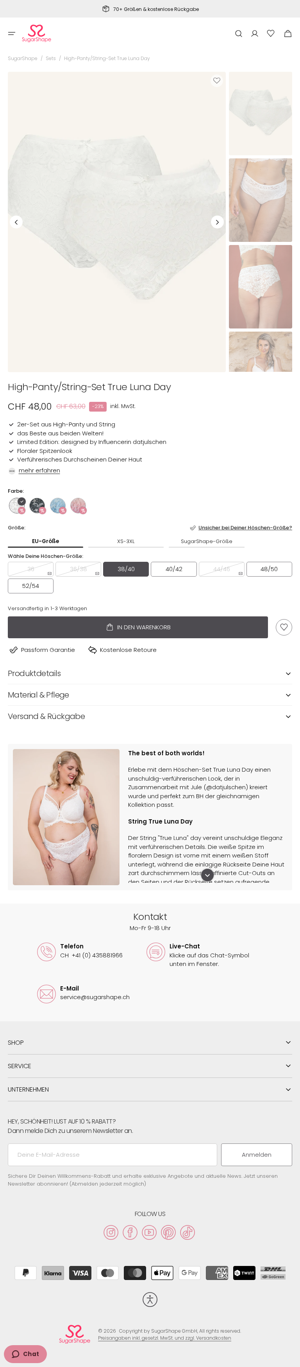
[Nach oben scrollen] (290, 1357)
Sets (51, 58)
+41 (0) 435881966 (91, 955)
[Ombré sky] (58, 505)
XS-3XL (126, 541)
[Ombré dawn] (78, 505)
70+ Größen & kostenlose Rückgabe (156, 9)
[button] (11, 33)
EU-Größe (45, 541)
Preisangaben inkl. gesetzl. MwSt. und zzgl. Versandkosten (164, 1338)
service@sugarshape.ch (95, 997)
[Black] (37, 505)
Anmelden (256, 1154)
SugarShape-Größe (206, 541)
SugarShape (23, 58)
